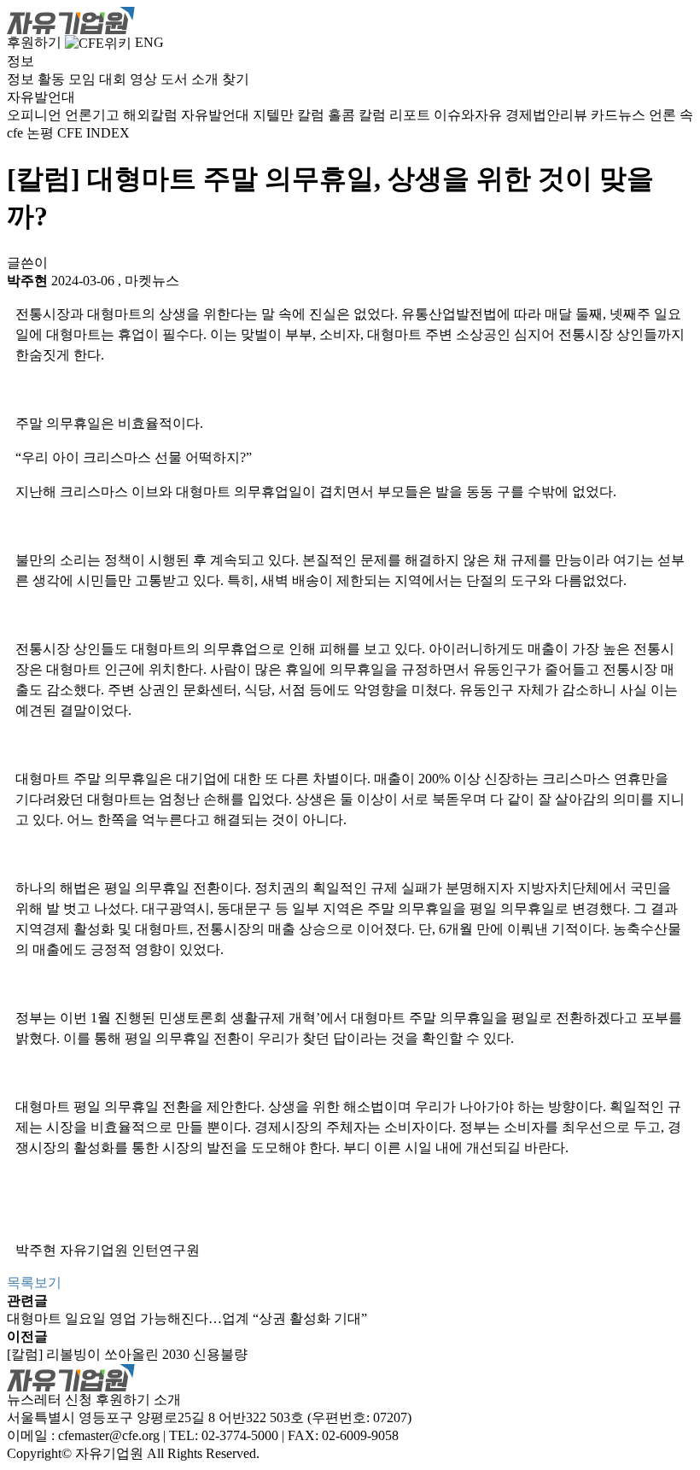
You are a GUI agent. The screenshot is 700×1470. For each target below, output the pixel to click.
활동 (51, 79)
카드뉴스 (618, 115)
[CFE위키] (98, 42)
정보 (20, 79)
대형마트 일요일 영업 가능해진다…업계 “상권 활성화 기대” (187, 1318)
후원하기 (34, 42)
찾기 (235, 79)
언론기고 (92, 115)
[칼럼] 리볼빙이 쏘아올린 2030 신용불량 (127, 1354)
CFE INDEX (93, 133)
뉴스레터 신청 (49, 1399)
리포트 (409, 115)
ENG (149, 42)
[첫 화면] (71, 19)
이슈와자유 (468, 115)
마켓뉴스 (152, 280)
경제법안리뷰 (546, 115)
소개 (205, 79)
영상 (143, 79)
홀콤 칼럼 (357, 115)
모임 (82, 79)
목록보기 (34, 1282)
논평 (40, 133)
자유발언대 (215, 115)
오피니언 (34, 115)
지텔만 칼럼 (288, 115)
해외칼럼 (150, 115)
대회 (112, 79)
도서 (174, 79)
